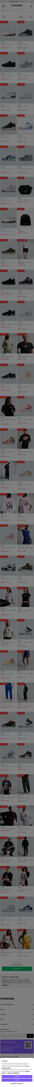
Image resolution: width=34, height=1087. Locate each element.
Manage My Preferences (17, 1083)
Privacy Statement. (13, 1073)
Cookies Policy (6, 1068)
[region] (17, 1072)
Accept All (16, 1076)
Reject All (17, 1080)
